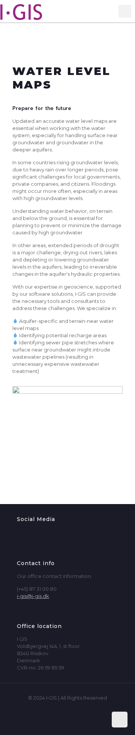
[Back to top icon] (120, 719)
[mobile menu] (124, 11)
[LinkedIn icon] (75, 708)
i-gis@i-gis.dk (33, 596)
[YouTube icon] (67, 708)
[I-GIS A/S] (28, 11)
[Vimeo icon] (60, 708)
